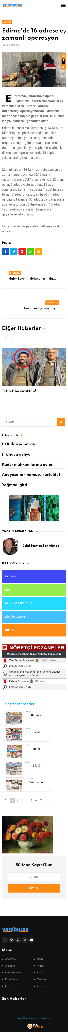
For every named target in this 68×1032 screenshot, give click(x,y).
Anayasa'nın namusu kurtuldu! (31, 475)
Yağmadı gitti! (15, 485)
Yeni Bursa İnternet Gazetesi (34, 1018)
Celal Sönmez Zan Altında (41, 545)
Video (40, 966)
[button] (5, 338)
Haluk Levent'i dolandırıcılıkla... (32, 278)
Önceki (16, 273)
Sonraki (51, 303)
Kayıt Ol (34, 888)
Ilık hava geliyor (17, 454)
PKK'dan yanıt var (19, 444)
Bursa (40, 972)
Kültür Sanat (11, 979)
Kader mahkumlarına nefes (27, 465)
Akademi (10, 966)
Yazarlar (41, 979)
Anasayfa (10, 959)
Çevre (40, 959)
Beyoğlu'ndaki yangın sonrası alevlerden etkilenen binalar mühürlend (27, 395)
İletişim (41, 986)
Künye (8, 986)
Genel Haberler (13, 972)
